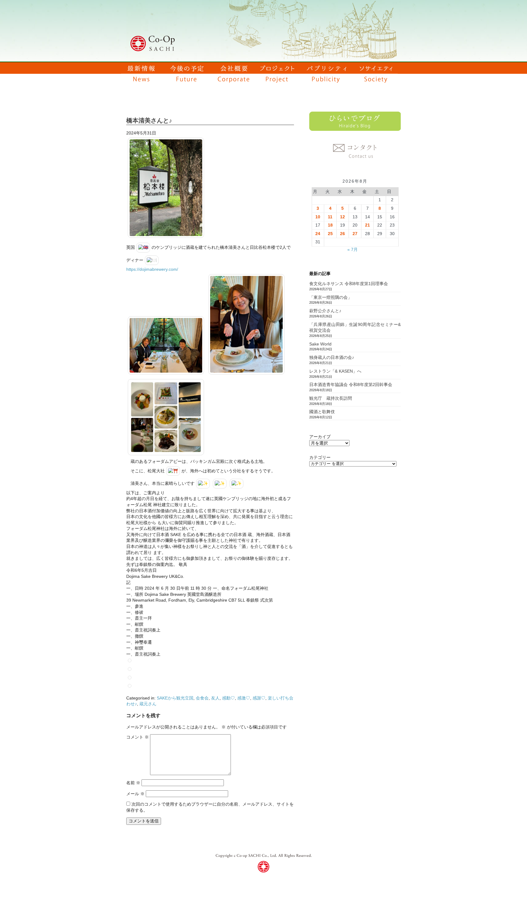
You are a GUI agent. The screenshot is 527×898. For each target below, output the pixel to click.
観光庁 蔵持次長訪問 (330, 398)
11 (330, 216)
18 (330, 225)
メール (135, 793)
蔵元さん (147, 703)
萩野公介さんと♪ (325, 310)
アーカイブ (320, 436)
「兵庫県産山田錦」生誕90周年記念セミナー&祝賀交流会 (355, 327)
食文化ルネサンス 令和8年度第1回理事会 (348, 283)
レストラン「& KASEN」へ (335, 371)
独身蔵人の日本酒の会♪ (331, 357)
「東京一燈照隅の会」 (330, 297)
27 (355, 233)
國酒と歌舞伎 (322, 411)
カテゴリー (320, 457)
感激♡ (243, 698)
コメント (137, 737)
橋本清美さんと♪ (149, 120)
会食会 (202, 698)
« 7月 (352, 249)
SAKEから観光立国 (175, 698)
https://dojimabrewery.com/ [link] (152, 269)
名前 (133, 782)
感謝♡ (259, 698)
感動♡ (228, 698)
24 (317, 233)
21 (367, 225)
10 (317, 216)
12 (342, 216)
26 (342, 233)
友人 (215, 698)
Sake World (320, 344)
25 (330, 233)
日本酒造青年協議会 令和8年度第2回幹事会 (350, 384)
